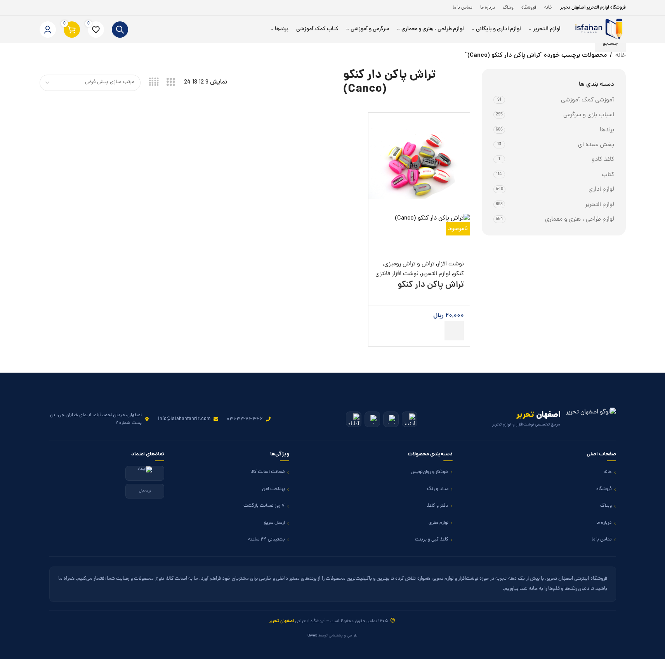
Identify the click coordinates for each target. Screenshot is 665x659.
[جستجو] (120, 29)
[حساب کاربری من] (48, 29)
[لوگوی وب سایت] (597, 30)
